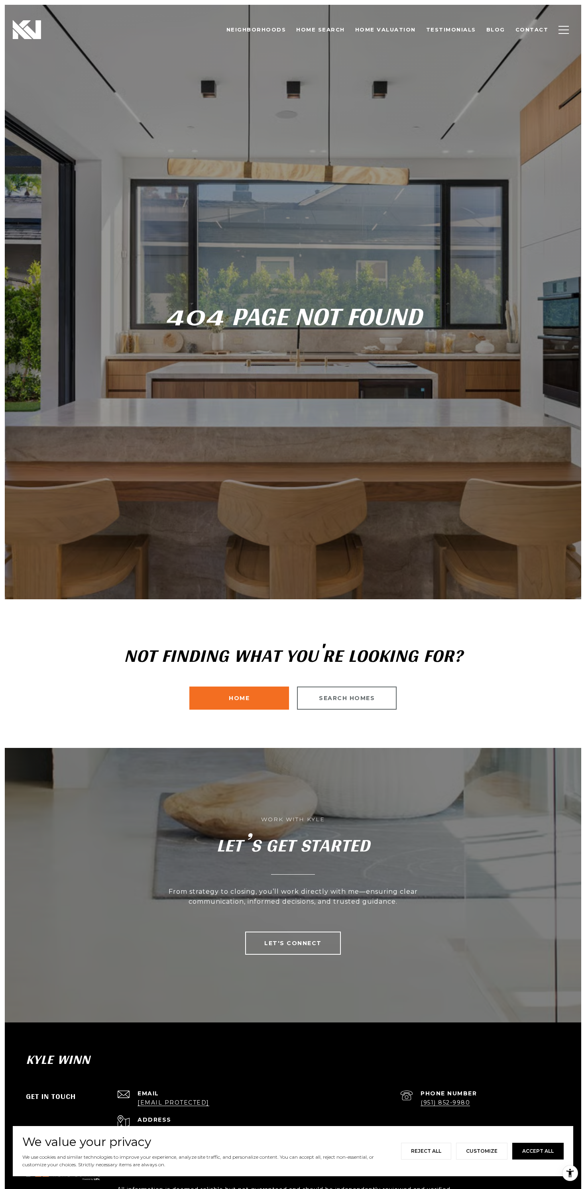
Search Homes (347, 698)
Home (239, 698)
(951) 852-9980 (445, 1102)
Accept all (538, 1151)
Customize (482, 1151)
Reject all (426, 1151)
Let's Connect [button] (293, 943)
